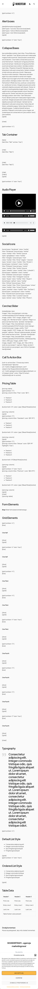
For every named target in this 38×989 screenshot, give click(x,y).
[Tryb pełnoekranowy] (33, 211)
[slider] (32, 215)
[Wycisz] (31, 211)
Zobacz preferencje (19, 983)
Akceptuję (19, 973)
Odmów (19, 978)
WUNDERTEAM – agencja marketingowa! (19, 944)
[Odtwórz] (4, 211)
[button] (35, 955)
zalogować (12, 930)
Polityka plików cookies (13, 986)
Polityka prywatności (25, 986)
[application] (19, 203)
